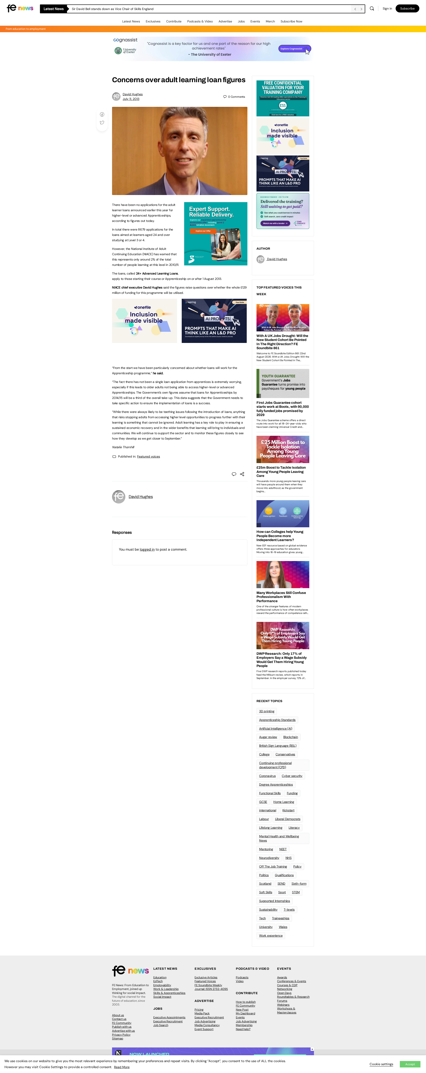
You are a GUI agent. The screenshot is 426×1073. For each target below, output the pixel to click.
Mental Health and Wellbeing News (279, 838)
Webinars (283, 1005)
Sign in (387, 8)
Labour (264, 819)
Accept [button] (410, 1064)
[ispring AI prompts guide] (214, 340)
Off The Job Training (273, 866)
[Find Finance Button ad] (282, 211)
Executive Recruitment (168, 1021)
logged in (147, 549)
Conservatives (285, 754)
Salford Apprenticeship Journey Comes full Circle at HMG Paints (118, 9)
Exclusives (153, 21)
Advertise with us (123, 1031)
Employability (162, 985)
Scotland (265, 884)
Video (240, 981)
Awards (282, 977)
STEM (296, 892)
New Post (242, 1009)
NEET (283, 849)
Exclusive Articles (206, 977)
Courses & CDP (287, 985)
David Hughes (133, 94)
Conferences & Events (291, 981)
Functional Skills (270, 793)
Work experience (270, 936)
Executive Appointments (169, 1017)
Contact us (119, 1019)
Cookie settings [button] (381, 1064)
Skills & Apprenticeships (169, 993)
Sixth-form (299, 884)
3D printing (266, 711)
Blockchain (290, 737)
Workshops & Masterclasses (286, 1010)
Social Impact (162, 997)
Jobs (241, 21)
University (266, 927)
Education (159, 977)
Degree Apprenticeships (276, 784)
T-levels (289, 910)
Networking (284, 989)
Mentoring (266, 849)
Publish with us (122, 1027)
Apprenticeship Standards (277, 720)
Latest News (131, 21)
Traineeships (280, 918)
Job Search (160, 1025)
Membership (244, 1025)
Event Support (204, 1029)
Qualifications (284, 875)
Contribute (173, 21)
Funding (292, 793)
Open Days (284, 993)
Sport (282, 892)
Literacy (294, 828)
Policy (297, 866)
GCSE (263, 802)
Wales (283, 927)
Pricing (199, 1009)
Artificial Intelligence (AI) (275, 729)
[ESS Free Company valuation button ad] (282, 98)
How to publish (246, 1002)
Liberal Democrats (287, 819)
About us (118, 1015)
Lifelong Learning (270, 828)
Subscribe (407, 8)
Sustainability (268, 910)
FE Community (121, 1023)
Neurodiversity (269, 858)
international (267, 810)
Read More (122, 1067)
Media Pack (202, 1013)
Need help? (243, 1029)
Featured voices (148, 456)
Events (255, 21)
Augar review (268, 737)
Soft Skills (265, 892)
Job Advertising (205, 1021)
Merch (270, 21)
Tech (262, 918)
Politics (264, 875)
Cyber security (292, 776)
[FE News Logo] (20, 8)
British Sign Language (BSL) (277, 746)
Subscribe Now (291, 21)
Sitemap (117, 1038)
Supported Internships (274, 901)
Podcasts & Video (200, 21)
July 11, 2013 (131, 99)
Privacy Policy (121, 1035)
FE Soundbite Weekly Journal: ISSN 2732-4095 (211, 987)
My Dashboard (245, 1013)
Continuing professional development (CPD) (275, 765)
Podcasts (242, 977)
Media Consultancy (207, 1025)
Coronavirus (267, 776)
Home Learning (283, 802)
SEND (281, 884)
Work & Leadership (166, 989)
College (264, 754)
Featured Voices (205, 981)
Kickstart (288, 810)
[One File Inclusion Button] (144, 340)
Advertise (225, 21)
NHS (289, 858)
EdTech (158, 981)
